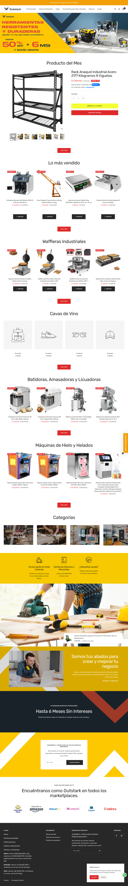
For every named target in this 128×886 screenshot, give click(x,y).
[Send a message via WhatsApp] (124, 875)
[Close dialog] (98, 415)
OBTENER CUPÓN (45, 461)
